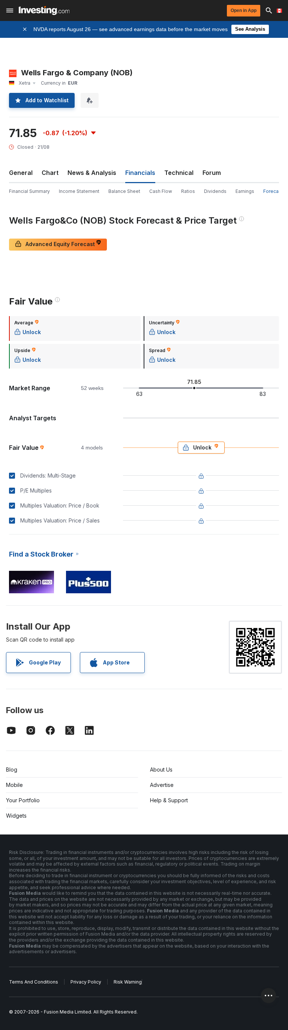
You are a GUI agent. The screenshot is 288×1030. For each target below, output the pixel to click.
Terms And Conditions (33, 982)
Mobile (14, 785)
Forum (211, 172)
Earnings (245, 191)
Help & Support (169, 800)
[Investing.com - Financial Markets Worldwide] (44, 10)
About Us (161, 769)
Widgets (16, 815)
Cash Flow (160, 191)
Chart (50, 172)
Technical (179, 172)
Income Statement (79, 191)
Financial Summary (29, 191)
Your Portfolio (23, 800)
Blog (11, 769)
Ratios (188, 191)
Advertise (162, 785)
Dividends (215, 191)
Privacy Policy (85, 982)
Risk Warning (128, 982)
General (21, 172)
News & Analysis (92, 172)
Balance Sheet (124, 191)
